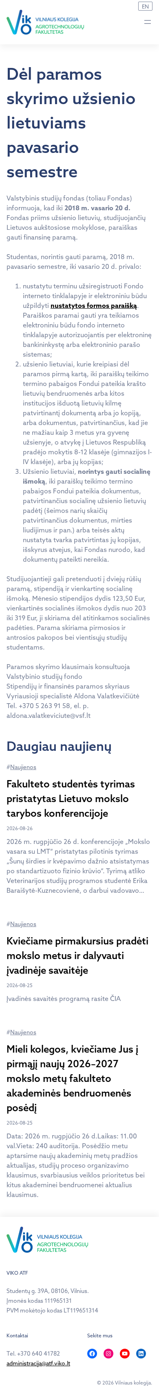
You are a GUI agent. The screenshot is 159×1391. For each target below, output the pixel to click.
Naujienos (23, 767)
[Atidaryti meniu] (147, 22)
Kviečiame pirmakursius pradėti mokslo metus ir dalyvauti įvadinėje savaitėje (77, 955)
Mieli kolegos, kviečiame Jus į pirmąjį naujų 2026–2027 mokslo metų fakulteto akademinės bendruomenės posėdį (72, 1078)
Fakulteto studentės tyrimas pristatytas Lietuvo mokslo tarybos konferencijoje (71, 798)
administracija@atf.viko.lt (38, 1363)
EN (145, 6)
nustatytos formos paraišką (94, 305)
